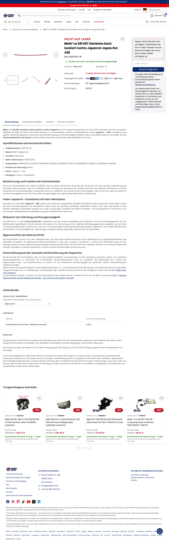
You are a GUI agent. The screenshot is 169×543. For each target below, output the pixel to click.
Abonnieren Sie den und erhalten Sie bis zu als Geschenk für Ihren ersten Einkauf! (83, 1)
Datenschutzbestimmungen (18, 477)
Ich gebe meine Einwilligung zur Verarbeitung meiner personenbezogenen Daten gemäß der (149, 79)
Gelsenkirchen (56, 535)
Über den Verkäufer (66, 122)
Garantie (50, 122)
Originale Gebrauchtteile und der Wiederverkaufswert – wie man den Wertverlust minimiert (64, 276)
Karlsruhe (16, 535)
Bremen (91, 531)
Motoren (37, 22)
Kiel (101, 535)
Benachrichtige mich (148, 69)
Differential (58, 22)
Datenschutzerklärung (145, 84)
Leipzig (83, 531)
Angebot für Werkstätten (102, 10)
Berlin (8, 531)
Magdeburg (127, 535)
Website (137, 10)
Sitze (77, 22)
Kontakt (82, 10)
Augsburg (35, 535)
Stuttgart (52, 531)
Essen (78, 531)
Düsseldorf (61, 531)
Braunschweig (84, 535)
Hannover (106, 531)
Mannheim (26, 535)
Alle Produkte (11, 488)
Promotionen (99, 22)
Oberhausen (10, 539)
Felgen (68, 22)
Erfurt (18, 539)
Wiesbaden (45, 535)
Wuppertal (140, 531)
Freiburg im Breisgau (141, 535)
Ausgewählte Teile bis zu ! (83, 5)
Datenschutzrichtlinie (144, 107)
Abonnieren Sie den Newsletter (19, 495)
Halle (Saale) (117, 535)
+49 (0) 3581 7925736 (50, 489)
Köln (30, 531)
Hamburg (15, 531)
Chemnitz (95, 535)
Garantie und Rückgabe (67, 10)
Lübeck (159, 535)
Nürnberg (115, 531)
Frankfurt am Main (40, 531)
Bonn (155, 531)
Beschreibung (11, 122)
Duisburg (123, 531)
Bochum (131, 531)
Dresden (98, 531)
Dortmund (70, 531)
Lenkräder (86, 22)
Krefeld (153, 535)
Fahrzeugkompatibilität (32, 122)
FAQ (89, 10)
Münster (9, 535)
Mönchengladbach (70, 535)
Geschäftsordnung (14, 474)
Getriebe (47, 22)
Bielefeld (149, 531)
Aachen (107, 535)
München (23, 531)
